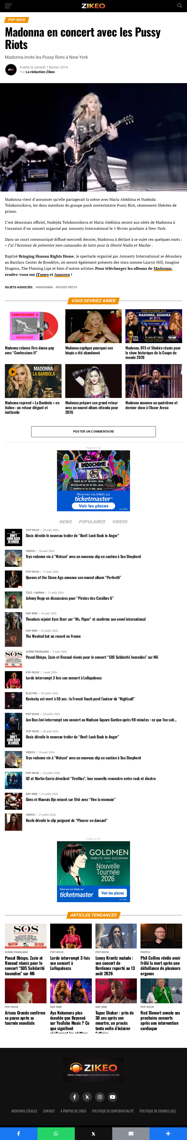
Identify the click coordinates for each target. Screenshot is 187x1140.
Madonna (162, 268)
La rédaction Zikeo (40, 72)
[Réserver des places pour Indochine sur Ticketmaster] (93, 479)
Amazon (62, 274)
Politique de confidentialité (113, 1110)
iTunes (42, 274)
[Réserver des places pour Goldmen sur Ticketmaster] (93, 870)
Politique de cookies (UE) (158, 1110)
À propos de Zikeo (73, 1110)
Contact (49, 1110)
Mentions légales (24, 1110)
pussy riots (67, 287)
